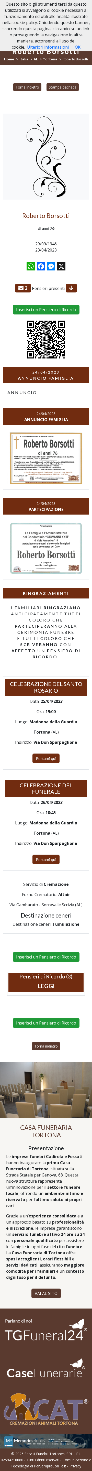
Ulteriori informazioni (48, 47)
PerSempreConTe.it (50, 1466)
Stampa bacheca (62, 87)
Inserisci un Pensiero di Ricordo (46, 309)
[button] (46, 986)
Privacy (75, 1466)
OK (77, 47)
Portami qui (46, 758)
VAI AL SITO (46, 1293)
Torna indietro (27, 87)
